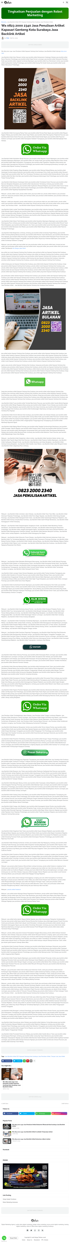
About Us (29, 1236)
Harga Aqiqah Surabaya (9, 1195)
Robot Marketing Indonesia (10, 1198)
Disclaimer (37, 1236)
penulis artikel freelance (14, 886)
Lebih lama (65, 1100)
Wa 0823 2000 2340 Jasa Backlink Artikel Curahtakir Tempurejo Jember (32, 1128)
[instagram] (38, 1226)
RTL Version (44, 1236)
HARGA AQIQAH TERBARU (35, 1046)
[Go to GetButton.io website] (4, 1241)
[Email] (31, 1057)
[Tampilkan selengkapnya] (34, 1057)
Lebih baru (5, 1100)
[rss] (42, 1226)
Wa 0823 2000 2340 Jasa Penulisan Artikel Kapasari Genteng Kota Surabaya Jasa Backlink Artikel (12, 1081)
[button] (2, 2)
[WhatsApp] (24, 1057)
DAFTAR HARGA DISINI (35, 41)
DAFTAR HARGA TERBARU (35, 1207)
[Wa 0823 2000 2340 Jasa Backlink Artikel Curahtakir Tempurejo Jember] (7, 1130)
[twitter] (31, 1226)
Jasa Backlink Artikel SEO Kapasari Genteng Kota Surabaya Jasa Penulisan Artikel (30, 18)
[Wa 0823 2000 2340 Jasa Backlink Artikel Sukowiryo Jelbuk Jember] (7, 1137)
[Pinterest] (27, 1057)
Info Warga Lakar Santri (19, 244)
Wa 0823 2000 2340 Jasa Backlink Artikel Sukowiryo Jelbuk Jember (31, 1135)
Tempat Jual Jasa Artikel (58, 1052)
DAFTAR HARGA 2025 (35, 1093)
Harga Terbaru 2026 (40, 1233)
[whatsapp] (35, 1226)
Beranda (3, 18)
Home (23, 1236)
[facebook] (27, 1226)
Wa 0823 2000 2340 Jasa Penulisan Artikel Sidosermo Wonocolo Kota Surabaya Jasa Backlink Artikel (38, 1121)
